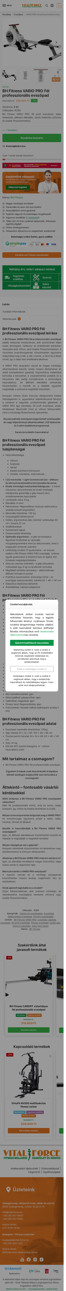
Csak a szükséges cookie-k (32, 669)
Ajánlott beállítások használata (32, 642)
